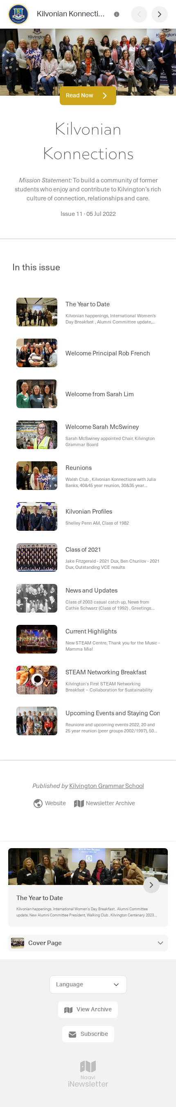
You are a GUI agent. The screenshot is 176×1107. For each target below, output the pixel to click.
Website (55, 803)
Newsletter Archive (110, 803)
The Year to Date (39, 898)
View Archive (94, 1010)
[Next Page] (159, 14)
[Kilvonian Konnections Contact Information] (117, 14)
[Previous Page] (139, 14)
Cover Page (45, 943)
